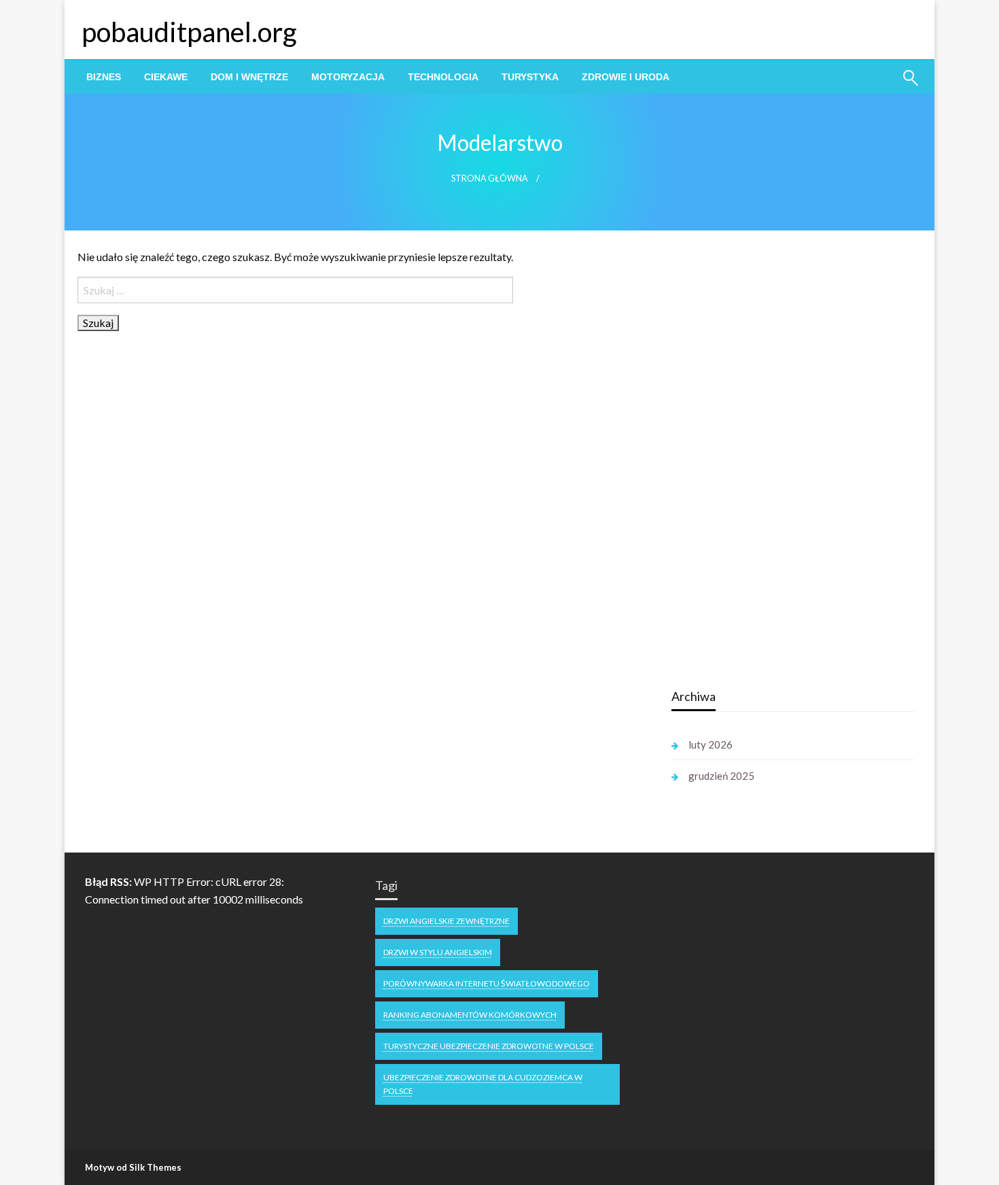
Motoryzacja (348, 76)
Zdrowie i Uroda (625, 76)
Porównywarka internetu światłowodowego (486, 983)
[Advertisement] (773, 462)
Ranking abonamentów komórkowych (470, 1015)
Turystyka (530, 76)
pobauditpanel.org (189, 32)
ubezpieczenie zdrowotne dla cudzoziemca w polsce (482, 1084)
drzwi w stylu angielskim (437, 952)
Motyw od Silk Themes (133, 1167)
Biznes (103, 76)
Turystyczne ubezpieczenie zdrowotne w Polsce (488, 1046)
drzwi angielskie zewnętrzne (446, 921)
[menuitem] (104, 77)
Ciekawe (166, 76)
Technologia (443, 76)
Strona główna (489, 178)
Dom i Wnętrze (249, 76)
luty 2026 (710, 744)
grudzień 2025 (721, 776)
